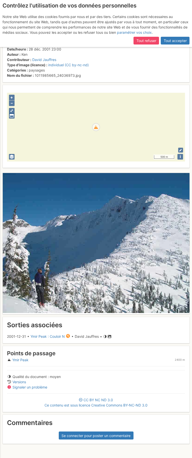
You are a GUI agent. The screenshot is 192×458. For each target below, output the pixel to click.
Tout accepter (175, 40)
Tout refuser (146, 40)
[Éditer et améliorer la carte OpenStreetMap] (180, 150)
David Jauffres (44, 60)
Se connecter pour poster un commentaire (96, 436)
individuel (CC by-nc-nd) (68, 65)
